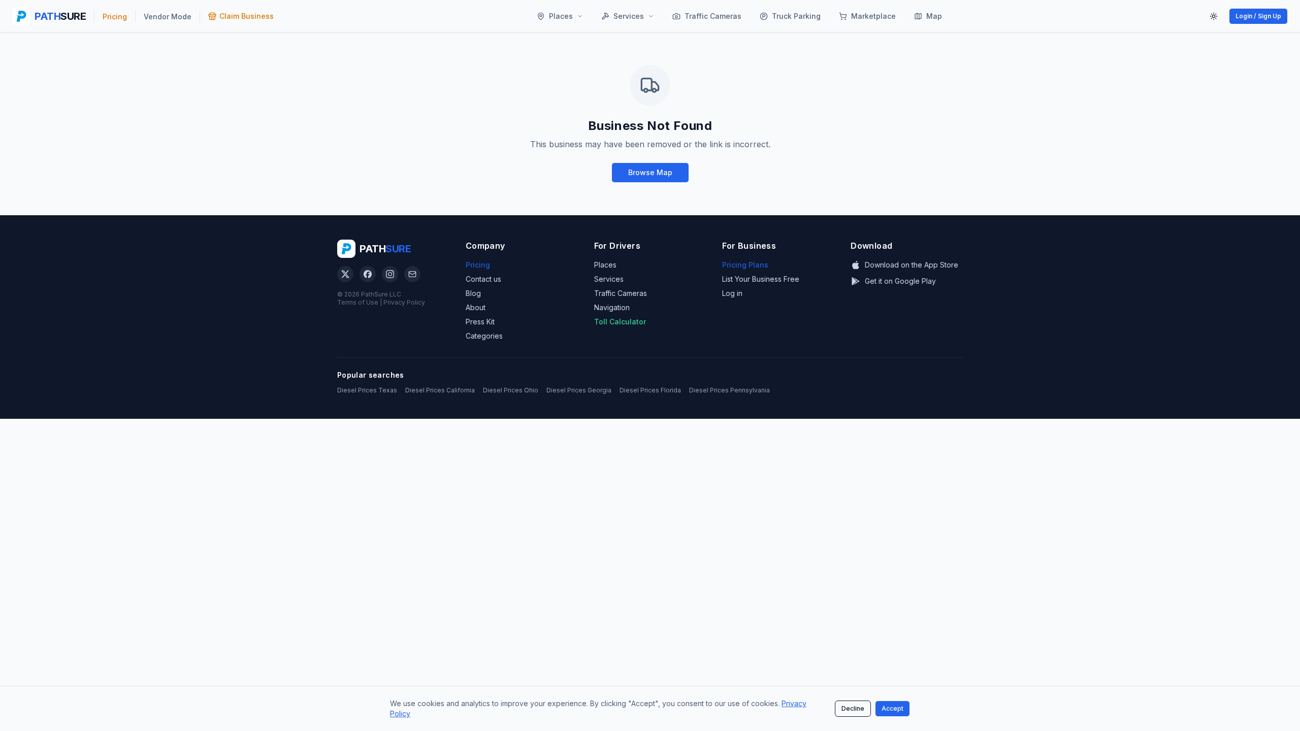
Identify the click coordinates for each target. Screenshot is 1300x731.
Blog (473, 293)
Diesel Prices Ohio (510, 390)
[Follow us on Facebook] (368, 274)
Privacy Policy (404, 302)
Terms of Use (357, 302)
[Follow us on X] (345, 274)
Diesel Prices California (440, 390)
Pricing (478, 264)
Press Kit (480, 321)
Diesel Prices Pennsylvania (729, 390)
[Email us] (412, 274)
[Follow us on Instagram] (390, 274)
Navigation (612, 307)
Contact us (483, 279)
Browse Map (650, 172)
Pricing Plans (745, 264)
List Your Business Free (760, 279)
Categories (484, 335)
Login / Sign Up (1258, 16)
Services (609, 279)
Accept (892, 708)
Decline (852, 708)
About (475, 307)
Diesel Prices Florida (650, 390)
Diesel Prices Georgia (578, 390)
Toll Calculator (620, 321)
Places (605, 264)
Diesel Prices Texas (367, 390)
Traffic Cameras (620, 293)
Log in (732, 293)
